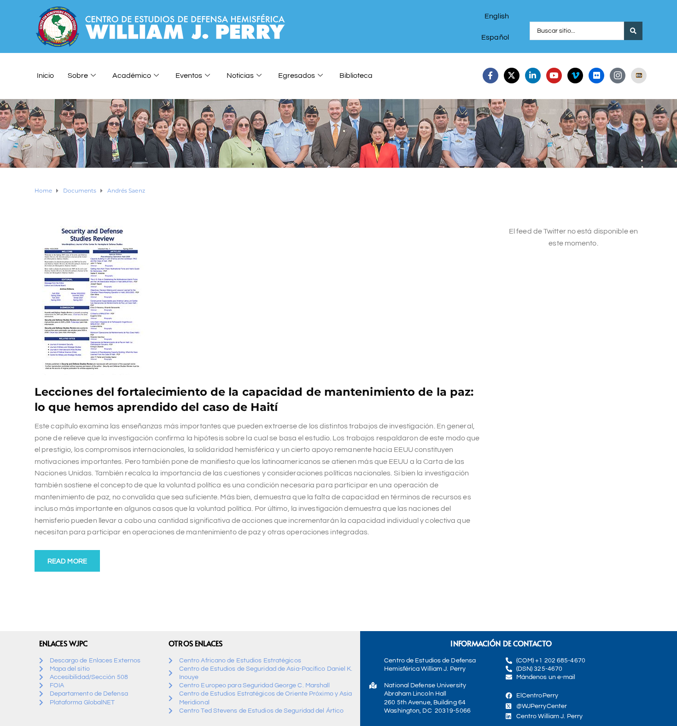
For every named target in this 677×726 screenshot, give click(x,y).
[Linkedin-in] (533, 75)
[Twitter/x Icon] (511, 75)
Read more (67, 561)
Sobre (78, 75)
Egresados (296, 75)
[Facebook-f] (490, 75)
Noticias (240, 75)
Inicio (45, 75)
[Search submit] (633, 31)
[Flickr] (596, 75)
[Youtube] (554, 75)
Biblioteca (356, 75)
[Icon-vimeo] (575, 75)
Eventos (188, 75)
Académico (131, 75)
